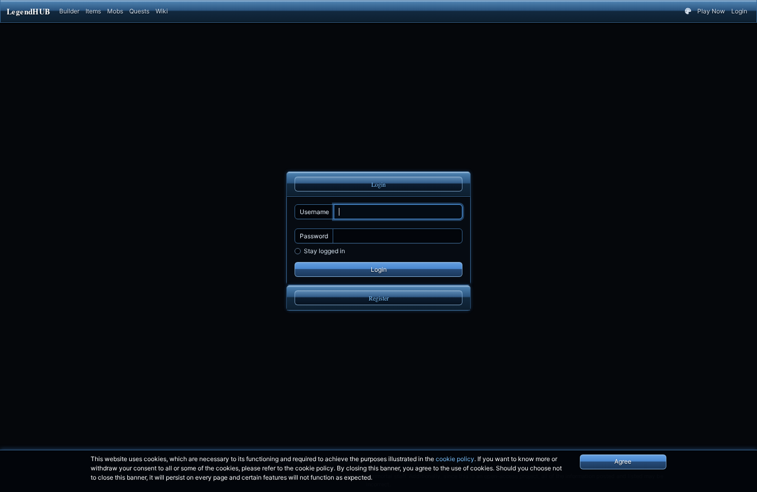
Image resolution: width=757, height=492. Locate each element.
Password (314, 236)
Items (93, 11)
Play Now (711, 11)
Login (739, 11)
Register (379, 298)
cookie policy (455, 459)
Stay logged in (324, 251)
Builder (69, 11)
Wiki (162, 11)
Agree (622, 461)
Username (314, 212)
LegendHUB (28, 11)
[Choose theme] (688, 11)
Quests (139, 11)
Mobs (115, 11)
